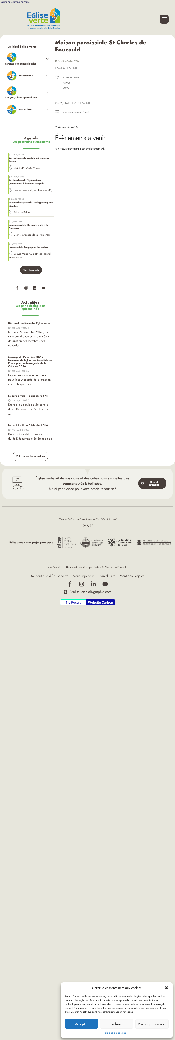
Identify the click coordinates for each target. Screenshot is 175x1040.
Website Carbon (100, 602)
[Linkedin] (35, 288)
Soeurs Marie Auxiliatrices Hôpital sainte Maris (30, 255)
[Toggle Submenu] (27, 59)
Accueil (73, 567)
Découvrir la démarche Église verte (29, 323)
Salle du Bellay (22, 212)
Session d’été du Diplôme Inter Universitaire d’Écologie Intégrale (26, 182)
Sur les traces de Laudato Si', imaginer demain (29, 159)
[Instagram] (26, 288)
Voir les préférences (152, 1024)
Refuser (116, 1024)
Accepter (81, 1024)
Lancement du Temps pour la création (28, 247)
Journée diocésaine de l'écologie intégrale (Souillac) (31, 204)
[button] (166, 988)
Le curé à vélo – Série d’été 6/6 (28, 396)
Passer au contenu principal (15, 2)
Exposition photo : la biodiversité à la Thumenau (28, 226)
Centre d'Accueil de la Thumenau (32, 235)
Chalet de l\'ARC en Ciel (27, 168)
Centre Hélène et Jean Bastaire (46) (33, 190)
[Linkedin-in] (93, 584)
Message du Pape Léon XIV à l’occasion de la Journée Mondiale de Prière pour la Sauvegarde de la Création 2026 (30, 361)
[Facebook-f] (17, 288)
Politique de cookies (115, 1033)
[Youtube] (43, 288)
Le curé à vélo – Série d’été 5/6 (28, 425)
